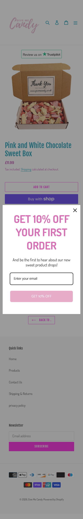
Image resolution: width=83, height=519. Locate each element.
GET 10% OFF (41, 296)
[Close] (75, 210)
